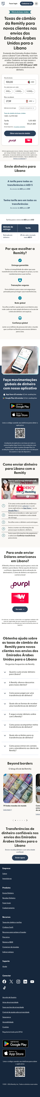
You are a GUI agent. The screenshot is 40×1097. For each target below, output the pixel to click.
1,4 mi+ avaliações (21, 398)
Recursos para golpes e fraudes (14, 932)
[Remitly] (3, 3)
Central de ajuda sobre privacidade (15, 1012)
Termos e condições (20, 158)
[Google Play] (20, 406)
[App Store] (20, 414)
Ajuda (4, 966)
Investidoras (7, 878)
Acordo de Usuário (9, 997)
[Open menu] (36, 4)
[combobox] (31, 101)
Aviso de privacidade (10, 1002)
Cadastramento (8, 908)
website (26, 506)
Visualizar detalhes (19, 126)
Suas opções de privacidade (13, 1007)
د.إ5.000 (30, 91)
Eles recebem (9, 97)
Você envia (8, 78)
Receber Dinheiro (8, 898)
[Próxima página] (27, 820)
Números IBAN (7, 942)
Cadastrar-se (27, 3)
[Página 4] (22, 820)
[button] (20, 133)
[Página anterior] (13, 820)
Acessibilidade (7, 1022)
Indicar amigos (8, 952)
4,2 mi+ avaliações (21, 395)
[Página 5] (24, 820)
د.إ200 (8, 91)
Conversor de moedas (10, 947)
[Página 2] (18, 820)
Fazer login (13, 3)
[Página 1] (15, 820)
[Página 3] (20, 820)
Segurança (6, 1017)
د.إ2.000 (18, 91)
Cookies (5, 1027)
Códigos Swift (7, 927)
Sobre (4, 874)
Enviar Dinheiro (8, 893)
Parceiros (6, 937)
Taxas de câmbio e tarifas (12, 922)
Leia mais (7, 810)
